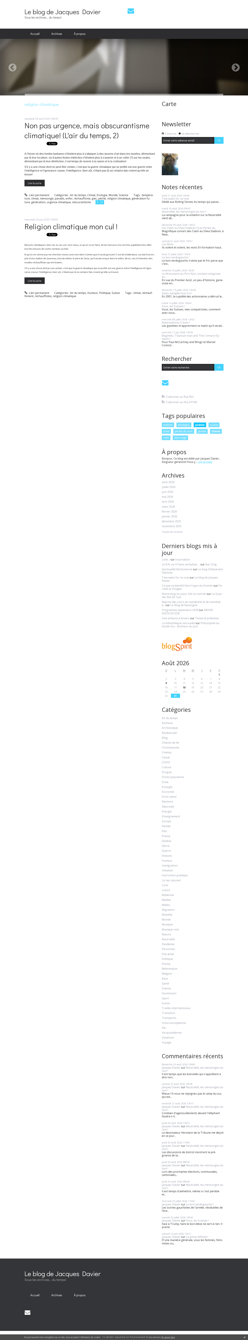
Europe (166, 821)
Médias (166, 900)
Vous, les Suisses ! (173, 306)
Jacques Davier (171, 1068)
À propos (80, 34)
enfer (69, 198)
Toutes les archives (172, 532)
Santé (165, 983)
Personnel (168, 949)
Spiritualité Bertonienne (177, 569)
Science (123, 195)
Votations (168, 1037)
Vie (164, 1027)
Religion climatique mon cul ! (71, 226)
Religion (167, 973)
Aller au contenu (12, 3)
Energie (167, 811)
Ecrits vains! (169, 796)
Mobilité (167, 914)
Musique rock (170, 929)
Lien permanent (38, 195)
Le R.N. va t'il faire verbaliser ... (181, 564)
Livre (165, 885)
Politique (104, 293)
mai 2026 (167, 496)
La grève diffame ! (197, 1237)
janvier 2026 (169, 516)
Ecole (165, 782)
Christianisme (170, 747)
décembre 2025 (171, 521)
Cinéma (166, 752)
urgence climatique (59, 202)
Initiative (167, 870)
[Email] (131, 11)
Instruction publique (175, 875)
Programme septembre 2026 (180, 610)
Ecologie (102, 195)
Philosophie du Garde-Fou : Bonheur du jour (190, 624)
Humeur (92, 293)
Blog (165, 737)
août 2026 (168, 482)
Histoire (167, 855)
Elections (167, 801)
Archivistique (170, 728)
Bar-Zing (211, 564)
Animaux (167, 723)
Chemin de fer (171, 742)
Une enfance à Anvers (175, 618)
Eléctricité (168, 806)
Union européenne (174, 1023)
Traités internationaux (176, 1008)
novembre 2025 (172, 526)
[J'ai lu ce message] (244, 1337)
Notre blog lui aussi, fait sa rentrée (184, 594)
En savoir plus (168, 1337)
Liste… (166, 559)
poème (200, 425)
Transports (169, 1018)
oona (166, 431)
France (166, 836)
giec (94, 198)
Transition (168, 1013)
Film (164, 831)
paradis (59, 198)
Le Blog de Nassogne (183, 605)
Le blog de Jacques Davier (62, 11)
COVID (166, 762)
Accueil (34, 34)
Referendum (169, 968)
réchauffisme (82, 198)
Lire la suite (34, 183)
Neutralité (168, 939)
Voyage (166, 1042)
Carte (169, 104)
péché (102, 198)
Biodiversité (169, 733)
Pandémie (168, 944)
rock (166, 437)
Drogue (167, 772)
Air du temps (78, 195)
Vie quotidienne (172, 1032)
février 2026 (169, 511)
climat (35, 198)
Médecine (168, 895)
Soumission (169, 993)
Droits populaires (173, 777)
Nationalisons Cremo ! (176, 322)
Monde (113, 195)
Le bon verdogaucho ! (175, 257)
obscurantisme (81, 202)
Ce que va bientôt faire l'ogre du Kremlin (187, 585)
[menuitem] (34, 34)
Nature (166, 934)
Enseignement (171, 816)
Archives (56, 34)
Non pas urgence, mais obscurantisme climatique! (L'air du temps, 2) (86, 130)
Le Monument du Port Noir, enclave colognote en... (191, 275)
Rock (165, 978)
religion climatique (118, 198)
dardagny (184, 425)
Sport (165, 998)
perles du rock (184, 431)
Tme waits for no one (175, 198)
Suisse (116, 293)
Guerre (166, 850)
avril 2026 (168, 501)
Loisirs (166, 890)
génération (38, 202)
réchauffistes (43, 296)
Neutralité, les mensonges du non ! (184, 211)
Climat (91, 195)
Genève (166, 841)
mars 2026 (168, 506)
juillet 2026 (168, 487)
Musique (167, 924)
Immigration (169, 865)
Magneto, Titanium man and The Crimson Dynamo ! (191, 337)
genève (202, 431)
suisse (214, 425)
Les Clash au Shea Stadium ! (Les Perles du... (189, 228)
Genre (166, 845)
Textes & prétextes (207, 618)
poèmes (168, 425)
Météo (166, 905)
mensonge (46, 198)
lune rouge (180, 437)
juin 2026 (167, 492)
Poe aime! (168, 954)
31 (175, 696)
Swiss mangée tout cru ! (177, 293)
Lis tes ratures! (171, 880)
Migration (168, 909)
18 (184, 687)
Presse (166, 963)
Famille (166, 826)
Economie (168, 791)
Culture (166, 767)
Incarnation (182, 559)
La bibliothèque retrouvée (178, 623)
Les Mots (167, 244)
